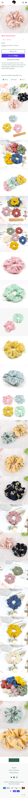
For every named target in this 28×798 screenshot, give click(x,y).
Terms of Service (14, 770)
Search (14, 767)
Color (4, 39)
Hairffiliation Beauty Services (16, 782)
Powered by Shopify (14, 784)
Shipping (4, 45)
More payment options (13, 59)
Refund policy (14, 772)
